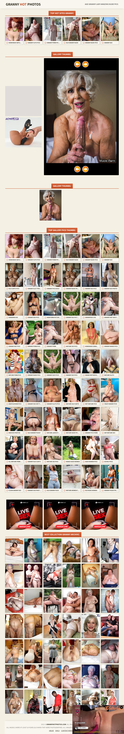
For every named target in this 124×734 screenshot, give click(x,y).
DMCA (57, 731)
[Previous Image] (77, 64)
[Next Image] (85, 64)
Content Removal (68, 731)
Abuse (51, 731)
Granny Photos (23, 4)
